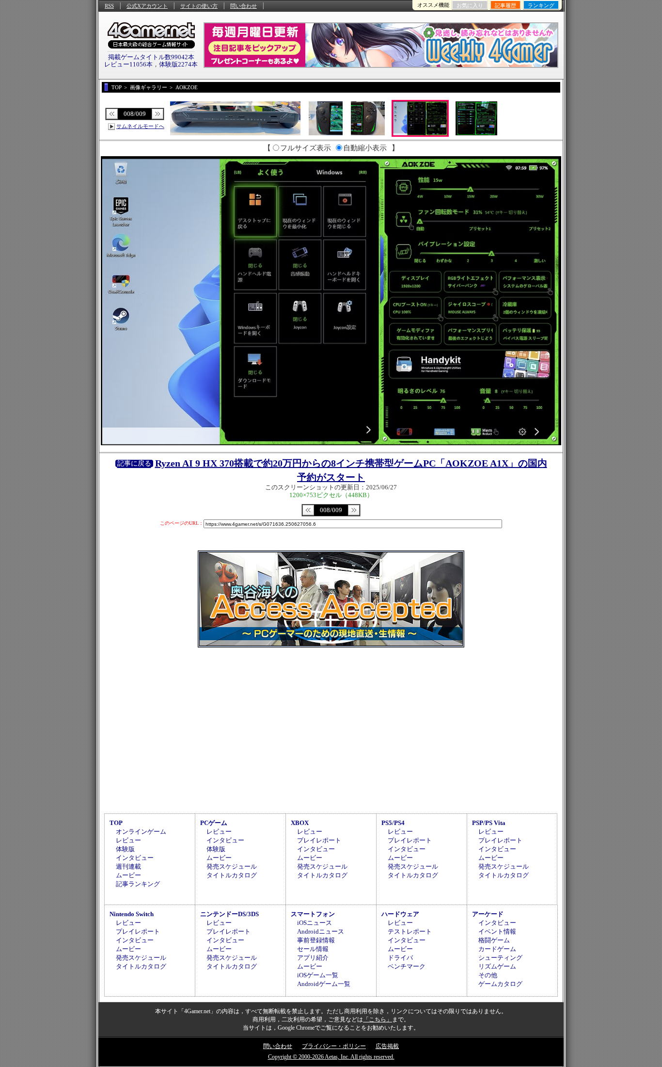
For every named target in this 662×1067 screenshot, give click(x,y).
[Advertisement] (331, 729)
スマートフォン (313, 914)
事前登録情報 (316, 940)
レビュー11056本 (128, 64)
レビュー (128, 840)
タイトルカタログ (231, 875)
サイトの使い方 (199, 6)
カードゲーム (497, 949)
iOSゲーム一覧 (317, 975)
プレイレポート (319, 840)
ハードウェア (400, 914)
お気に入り (470, 5)
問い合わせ (243, 6)
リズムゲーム (497, 966)
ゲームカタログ (500, 983)
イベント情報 (497, 931)
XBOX (300, 822)
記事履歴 (505, 5)
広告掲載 (387, 1046)
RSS (109, 6)
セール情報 (313, 949)
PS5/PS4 (393, 822)
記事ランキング (138, 884)
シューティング (500, 957)
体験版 (125, 849)
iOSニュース (314, 922)
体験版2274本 (178, 64)
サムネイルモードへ (140, 126)
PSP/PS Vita (488, 822)
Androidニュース (320, 931)
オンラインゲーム (141, 831)
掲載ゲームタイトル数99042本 (151, 57)
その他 (487, 975)
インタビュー (135, 857)
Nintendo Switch (132, 914)
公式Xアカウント (147, 6)
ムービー (128, 875)
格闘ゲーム (494, 940)
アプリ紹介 (313, 957)
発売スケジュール (231, 866)
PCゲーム (213, 822)
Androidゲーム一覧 (323, 983)
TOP (116, 822)
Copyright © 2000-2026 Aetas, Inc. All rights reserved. (331, 1056)
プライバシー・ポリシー (334, 1046)
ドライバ (400, 957)
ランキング (541, 5)
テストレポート (410, 931)
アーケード (488, 914)
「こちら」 (377, 1019)
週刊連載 (128, 866)
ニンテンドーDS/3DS (229, 914)
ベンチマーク (407, 966)
